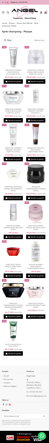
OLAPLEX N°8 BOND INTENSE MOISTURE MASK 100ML (13, 227)
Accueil (6, 376)
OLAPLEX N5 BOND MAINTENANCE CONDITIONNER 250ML (35, 266)
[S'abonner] (44, 416)
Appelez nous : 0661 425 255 (19, 2)
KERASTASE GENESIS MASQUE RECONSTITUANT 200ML (36, 305)
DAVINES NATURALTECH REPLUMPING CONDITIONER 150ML (36, 150)
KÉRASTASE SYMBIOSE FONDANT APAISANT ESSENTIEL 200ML (13, 150)
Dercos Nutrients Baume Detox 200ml (13, 345)
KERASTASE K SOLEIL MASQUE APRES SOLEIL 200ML (13, 266)
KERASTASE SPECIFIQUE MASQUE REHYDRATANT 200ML (13, 188)
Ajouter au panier (14, 81)
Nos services (8, 379)
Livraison (7, 383)
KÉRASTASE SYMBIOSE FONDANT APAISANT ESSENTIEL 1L (36, 111)
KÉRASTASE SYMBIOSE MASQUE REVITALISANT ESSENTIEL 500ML (35, 72)
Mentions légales (10, 386)
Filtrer (9, 40)
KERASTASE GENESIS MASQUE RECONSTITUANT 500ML (36, 227)
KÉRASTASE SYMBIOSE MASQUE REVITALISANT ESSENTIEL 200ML (13, 111)
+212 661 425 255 (35, 392)
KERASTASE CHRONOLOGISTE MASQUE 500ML (36, 188)
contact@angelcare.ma (37, 396)
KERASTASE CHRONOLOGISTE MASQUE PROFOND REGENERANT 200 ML (13, 306)
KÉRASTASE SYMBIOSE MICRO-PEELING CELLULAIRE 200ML (13, 72)
